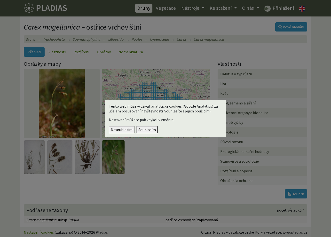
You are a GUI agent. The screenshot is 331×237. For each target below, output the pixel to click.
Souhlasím (147, 129)
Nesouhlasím (122, 129)
